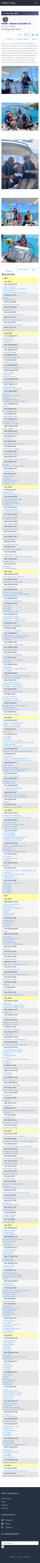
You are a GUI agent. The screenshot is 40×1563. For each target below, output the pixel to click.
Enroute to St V (8, 922)
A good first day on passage (12, 549)
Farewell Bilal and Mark (11, 510)
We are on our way (9, 376)
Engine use (7, 1053)
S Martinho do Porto (10, 1340)
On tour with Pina (9, 1294)
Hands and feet (8, 940)
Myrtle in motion (9, 1382)
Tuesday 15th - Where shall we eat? (14, 638)
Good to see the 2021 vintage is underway (16, 1290)
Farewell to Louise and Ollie (12, 395)
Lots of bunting (8, 1080)
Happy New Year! (9, 876)
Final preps (7, 1063)
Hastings (6, 984)
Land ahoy (7, 1243)
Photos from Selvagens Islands (13, 1184)
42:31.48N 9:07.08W (10, 1380)
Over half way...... (9, 439)
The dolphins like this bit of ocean (14, 444)
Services (4, 1508)
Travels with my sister (10, 501)
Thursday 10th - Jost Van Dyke (13, 660)
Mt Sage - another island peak (13, 601)
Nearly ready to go (9, 1462)
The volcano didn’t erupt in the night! (15, 851)
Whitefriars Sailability (10, 1163)
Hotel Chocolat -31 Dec (11, 878)
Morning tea (7, 1434)
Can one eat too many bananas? (13, 995)
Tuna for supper (9, 1252)
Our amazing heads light (11, 1451)
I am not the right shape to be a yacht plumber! (18, 1146)
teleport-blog (8, 3)
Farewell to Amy (9, 561)
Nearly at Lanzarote (10, 1187)
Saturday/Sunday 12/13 (11, 650)
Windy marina (8, 1283)
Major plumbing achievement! (12, 1276)
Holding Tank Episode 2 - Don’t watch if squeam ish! (19, 1141)
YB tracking (7, 1075)
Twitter (7, 1524)
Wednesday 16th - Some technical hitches (16, 636)
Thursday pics (8, 1312)
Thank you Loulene (9, 1285)
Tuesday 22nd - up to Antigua (13, 740)
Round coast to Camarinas (12, 1407)
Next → (34, 39)
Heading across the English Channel (14, 1444)
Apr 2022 (8, 487)
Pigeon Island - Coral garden (12, 726)
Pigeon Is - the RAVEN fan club (13, 723)
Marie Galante (8, 765)
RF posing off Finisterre (11, 1391)
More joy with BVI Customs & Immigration (16, 594)
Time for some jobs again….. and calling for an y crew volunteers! (20, 871)
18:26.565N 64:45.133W (11, 617)
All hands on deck (9, 421)
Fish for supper (8, 1259)
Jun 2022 (8, 281)
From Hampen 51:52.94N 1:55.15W (14, 1476)
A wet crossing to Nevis (11, 709)
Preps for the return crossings (13, 592)
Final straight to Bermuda (11, 524)
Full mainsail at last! (10, 959)
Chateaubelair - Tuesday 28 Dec (13, 908)
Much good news (9, 381)
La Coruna (7, 1414)
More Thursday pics (10, 1310)
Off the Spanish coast (10, 1416)
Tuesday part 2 (8, 338)
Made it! (6, 406)
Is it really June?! (9, 330)
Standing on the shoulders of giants (14, 401)
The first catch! (8, 1359)
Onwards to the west (10, 979)
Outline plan (7, 1306)
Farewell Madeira (9, 1210)
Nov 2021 (8, 998)
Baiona (6, 1376)
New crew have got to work (12, 494)
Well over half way (9, 539)
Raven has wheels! (9, 1301)
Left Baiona (7, 1369)
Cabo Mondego (8, 1342)
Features (4, 1505)
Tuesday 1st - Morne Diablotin (13, 807)
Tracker (6, 464)
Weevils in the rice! (9, 781)
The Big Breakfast (9, 299)
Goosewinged (8, 1254)
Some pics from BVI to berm (12, 512)
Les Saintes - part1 (9, 783)
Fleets (3, 1502)
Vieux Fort (7, 926)
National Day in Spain (10, 1168)
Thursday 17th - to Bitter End (13, 630)
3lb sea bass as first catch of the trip (15, 1357)
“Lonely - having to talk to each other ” (15, 1044)
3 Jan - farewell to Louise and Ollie (14, 874)
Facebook (8, 1527)
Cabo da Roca (8, 1326)
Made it (6, 297)
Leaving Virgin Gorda (10, 554)
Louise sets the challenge (11, 449)
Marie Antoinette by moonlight (13, 1050)
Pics (5, 394)
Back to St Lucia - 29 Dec (11, 904)
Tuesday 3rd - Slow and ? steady (14, 466)
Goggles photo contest (11, 1151)
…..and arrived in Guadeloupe (12, 788)
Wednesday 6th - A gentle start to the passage (18, 556)
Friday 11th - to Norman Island (13, 655)
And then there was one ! (11, 1308)
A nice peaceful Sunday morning (13, 315)
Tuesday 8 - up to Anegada (12, 677)
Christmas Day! (8, 915)
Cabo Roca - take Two (10, 1296)
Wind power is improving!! (12, 1292)
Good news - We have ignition (13, 320)
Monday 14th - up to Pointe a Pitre (14, 771)
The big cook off (9, 484)
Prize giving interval (10, 942)
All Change (7, 731)
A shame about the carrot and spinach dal (16, 459)
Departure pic (8, 1061)
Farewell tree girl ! (9, 476)
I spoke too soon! (9, 1017)
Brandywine (7, 566)
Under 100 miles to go (10, 954)
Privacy (12, 1557)
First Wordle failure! (10, 587)
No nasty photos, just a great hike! (14, 1136)
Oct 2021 (7, 1131)
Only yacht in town (9, 822)
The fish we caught (10, 1241)
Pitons (6, 931)
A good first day (9, 471)
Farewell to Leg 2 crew (11, 1174)
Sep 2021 (8, 1225)
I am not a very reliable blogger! (13, 944)
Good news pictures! (10, 596)
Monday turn (8, 342)
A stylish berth (8, 505)
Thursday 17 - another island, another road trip (18, 760)
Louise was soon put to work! (13, 840)
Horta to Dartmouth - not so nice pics (15, 289)
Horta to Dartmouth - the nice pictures (15, 292)
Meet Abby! (7, 860)
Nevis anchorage (9, 707)
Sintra (6, 1278)
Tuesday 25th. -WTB (10, 828)
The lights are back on (10, 1122)
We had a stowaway (10, 352)
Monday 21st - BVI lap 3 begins (13, 582)
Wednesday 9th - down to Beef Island (15, 669)
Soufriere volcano (9, 906)
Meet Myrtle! (8, 1384)
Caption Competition (10, 1215)
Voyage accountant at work (12, 1328)
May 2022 (8, 333)
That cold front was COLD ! (12, 534)
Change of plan (8, 1366)
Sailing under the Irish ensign (12, 1275)
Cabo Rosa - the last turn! (12, 1324)
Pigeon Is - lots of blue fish (12, 725)
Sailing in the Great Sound (12, 503)
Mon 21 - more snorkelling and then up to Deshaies (19, 742)
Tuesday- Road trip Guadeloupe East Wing (16, 769)
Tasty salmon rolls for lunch (12, 1395)
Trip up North (8, 1095)
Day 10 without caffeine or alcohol (14, 1005)
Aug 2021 (8, 1335)
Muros (6, 1389)
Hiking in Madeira (9, 1217)
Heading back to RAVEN (11, 1153)
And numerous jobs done (11, 938)
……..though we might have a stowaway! (16, 1059)
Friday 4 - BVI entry (10, 697)
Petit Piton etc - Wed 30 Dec (12, 883)
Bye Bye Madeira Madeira (11, 1205)
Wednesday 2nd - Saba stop (12, 700)
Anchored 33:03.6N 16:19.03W (13, 1239)
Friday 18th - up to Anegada (12, 625)
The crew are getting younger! (13, 499)
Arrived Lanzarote (9, 1179)
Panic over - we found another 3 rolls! (15, 964)
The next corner (9, 340)
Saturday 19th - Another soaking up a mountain (18, 751)
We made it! (7, 949)
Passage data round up (11, 399)
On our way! (7, 1267)
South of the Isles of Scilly (12, 304)
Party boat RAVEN (9, 833)
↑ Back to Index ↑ (22, 39)
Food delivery (8, 1073)
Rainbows (7, 802)
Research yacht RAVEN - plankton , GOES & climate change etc (19, 1111)
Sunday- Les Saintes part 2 (12, 776)
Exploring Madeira (9, 1222)
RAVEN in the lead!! (10, 1055)
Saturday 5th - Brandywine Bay (13, 691)
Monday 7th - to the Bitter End (13, 684)
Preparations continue (10, 1068)
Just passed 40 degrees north (13, 367)
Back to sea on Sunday (11, 1273)
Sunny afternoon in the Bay (12, 1426)
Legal (19, 1557)
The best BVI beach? (10, 568)
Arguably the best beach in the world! (15, 837)
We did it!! (7, 397)
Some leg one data (9, 1314)
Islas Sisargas (8, 1405)
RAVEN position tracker (11, 480)
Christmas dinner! (9, 913)
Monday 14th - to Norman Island (13, 644)
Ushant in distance (9, 1430)
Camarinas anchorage (10, 1403)
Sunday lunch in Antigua (11, 714)
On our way (7, 478)
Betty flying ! (8, 1364)
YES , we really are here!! (11, 347)
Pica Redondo (8, 1105)
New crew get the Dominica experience (15, 797)
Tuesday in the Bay (9, 1421)
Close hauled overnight (11, 454)
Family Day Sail (8, 492)
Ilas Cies (6, 1378)
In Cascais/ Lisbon (9, 1321)
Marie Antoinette (9, 1441)
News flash (7, 1003)
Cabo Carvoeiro (8, 1332)
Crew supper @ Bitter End (12, 683)
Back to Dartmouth (9, 287)
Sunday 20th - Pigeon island (12, 746)
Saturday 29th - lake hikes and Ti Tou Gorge (17, 817)
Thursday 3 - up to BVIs (11, 698)
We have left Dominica (10, 790)
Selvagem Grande (9, 1198)
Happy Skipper (8, 1232)
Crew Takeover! (8, 428)
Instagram (8, 1520)
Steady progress (9, 1261)
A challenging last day (10, 411)
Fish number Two (9, 1330)
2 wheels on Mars (9, 1117)
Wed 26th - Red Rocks (11, 826)
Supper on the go (9, 1266)
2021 (5, 896)
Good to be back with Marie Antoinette (15, 974)
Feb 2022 (8, 717)
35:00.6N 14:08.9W (10, 1250)
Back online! (7, 1348)
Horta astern (8, 374)
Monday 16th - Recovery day (12, 388)
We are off (7, 1057)
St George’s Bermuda (10, 519)
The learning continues (10, 1127)
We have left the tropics (11, 544)
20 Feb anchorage (9, 744)
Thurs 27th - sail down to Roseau (14, 824)
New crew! (7, 1100)
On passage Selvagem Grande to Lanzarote (17, 1193)
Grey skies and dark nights (12, 357)
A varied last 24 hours (10, 529)
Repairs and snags (9, 387)
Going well (7, 1203)
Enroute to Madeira (10, 1234)
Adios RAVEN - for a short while (13, 1158)
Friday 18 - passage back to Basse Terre (16, 758)
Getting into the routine (11, 1022)
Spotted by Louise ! (10, 849)
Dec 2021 (8, 899)
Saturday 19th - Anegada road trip (14, 620)
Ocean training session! (11, 1090)
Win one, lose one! (9, 482)
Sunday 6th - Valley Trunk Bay (13, 686)
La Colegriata (8, 1374)
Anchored (7, 1186)
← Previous (9, 39)
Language (27, 1557)
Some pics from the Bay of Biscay (14, 1409)
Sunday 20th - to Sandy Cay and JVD (15, 618)
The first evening (9, 373)
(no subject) (7, 606)
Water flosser (8, 1450)
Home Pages (6, 1499)
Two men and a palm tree (11, 767)
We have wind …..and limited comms (15, 1039)
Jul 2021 (7, 1465)
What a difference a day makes (13, 325)
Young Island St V (9, 920)
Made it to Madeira (9, 1230)
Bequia (6, 912)
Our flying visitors (9, 290)
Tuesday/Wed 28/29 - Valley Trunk (14, 577)
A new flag (7, 1367)
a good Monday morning (11, 433)
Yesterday (7, 1346)
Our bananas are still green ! (12, 1029)
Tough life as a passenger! (12, 1085)
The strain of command (11, 517)
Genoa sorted (8, 990)
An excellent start (9, 1457)
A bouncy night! (9, 1245)
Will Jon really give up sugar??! (13, 1393)
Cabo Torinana (8, 1398)
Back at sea (7, 936)
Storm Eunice (8, 756)
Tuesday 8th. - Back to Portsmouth (14, 795)
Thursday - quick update (11, 423)
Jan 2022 (8, 810)
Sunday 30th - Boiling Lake (12, 815)
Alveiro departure (9, 1344)
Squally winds (8, 1012)
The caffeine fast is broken (12, 969)
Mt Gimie (7, 865)
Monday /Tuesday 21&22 (11, 611)
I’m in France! (8, 856)
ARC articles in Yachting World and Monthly (17, 676)
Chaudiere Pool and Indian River (13, 839)
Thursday (7, 1315)
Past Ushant (7, 1436)
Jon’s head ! (7, 1432)
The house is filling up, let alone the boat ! (16, 1471)
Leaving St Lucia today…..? (12, 858)
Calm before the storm (11, 416)
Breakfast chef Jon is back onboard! (15, 705)
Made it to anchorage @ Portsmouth (15, 846)
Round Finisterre (9, 1396)
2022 (5, 278)
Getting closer (8, 310)
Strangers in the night (10, 362)
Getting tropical (8, 1034)
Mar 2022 (8, 572)
